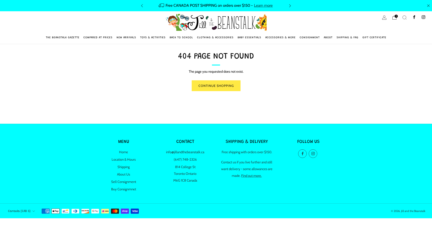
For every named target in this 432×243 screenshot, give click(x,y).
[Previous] (142, 5)
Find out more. (251, 176)
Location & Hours (124, 160)
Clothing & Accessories (215, 37)
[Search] (404, 17)
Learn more (263, 5)
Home (123, 152)
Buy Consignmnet (123, 189)
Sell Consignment (123, 182)
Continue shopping (216, 86)
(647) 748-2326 (185, 160)
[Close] (428, 5)
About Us (123, 174)
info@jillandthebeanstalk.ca (185, 152)
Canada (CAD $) (19, 211)
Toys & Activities (153, 37)
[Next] (290, 5)
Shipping (123, 167)
